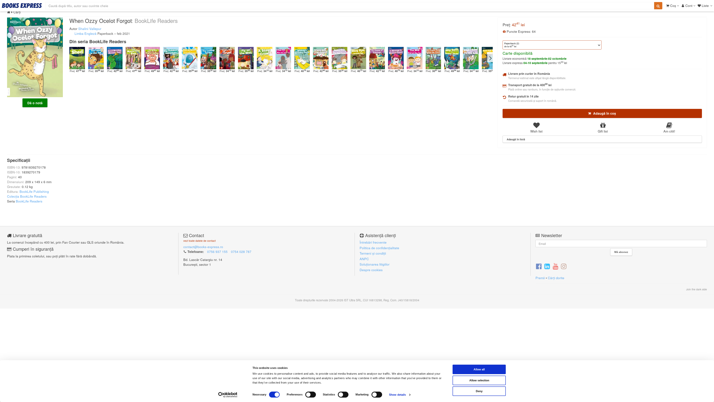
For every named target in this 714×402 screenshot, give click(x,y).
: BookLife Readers (155, 20)
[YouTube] (555, 266)
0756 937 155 (217, 251)
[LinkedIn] (547, 266)
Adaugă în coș (603, 113)
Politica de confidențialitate (379, 247)
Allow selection (479, 380)
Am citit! (669, 131)
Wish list (536, 131)
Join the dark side (696, 289)
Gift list (603, 131)
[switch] (310, 395)
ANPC (364, 258)
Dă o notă (35, 103)
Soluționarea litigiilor (375, 264)
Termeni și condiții (373, 253)
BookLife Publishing (34, 191)
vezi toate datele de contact (199, 241)
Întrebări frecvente (373, 242)
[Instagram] (563, 266)
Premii (540, 277)
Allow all (479, 369)
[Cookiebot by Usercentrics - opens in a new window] (228, 395)
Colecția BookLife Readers (27, 196)
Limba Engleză (85, 33)
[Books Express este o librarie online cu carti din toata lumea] (22, 5)
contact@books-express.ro (203, 246)
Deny (479, 391)
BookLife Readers (29, 201)
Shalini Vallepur (89, 28)
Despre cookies (371, 269)
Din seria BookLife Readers (97, 41)
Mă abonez (621, 252)
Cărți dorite (556, 277)
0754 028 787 (241, 251)
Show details (397, 394)
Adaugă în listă (516, 139)
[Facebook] (539, 266)
